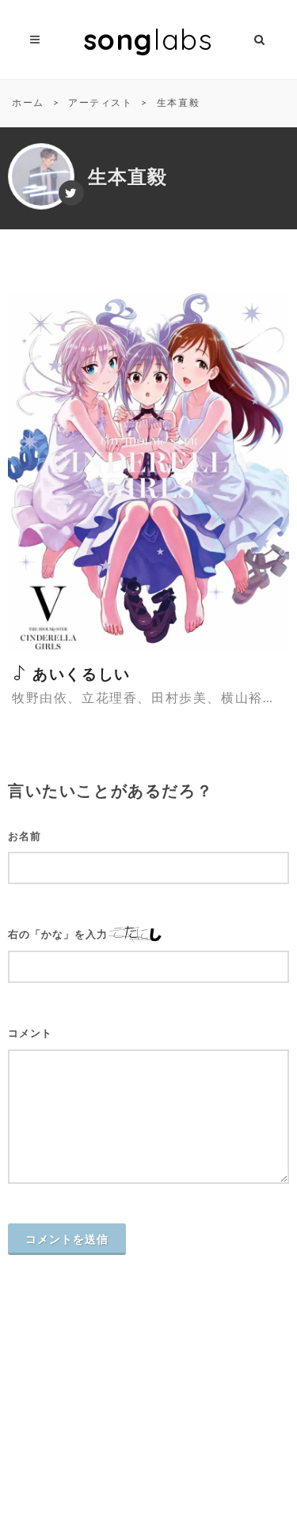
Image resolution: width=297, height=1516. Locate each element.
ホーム (28, 102)
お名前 (24, 836)
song (149, 39)
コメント (30, 1033)
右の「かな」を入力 (58, 934)
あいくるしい (80, 673)
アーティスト (100, 102)
